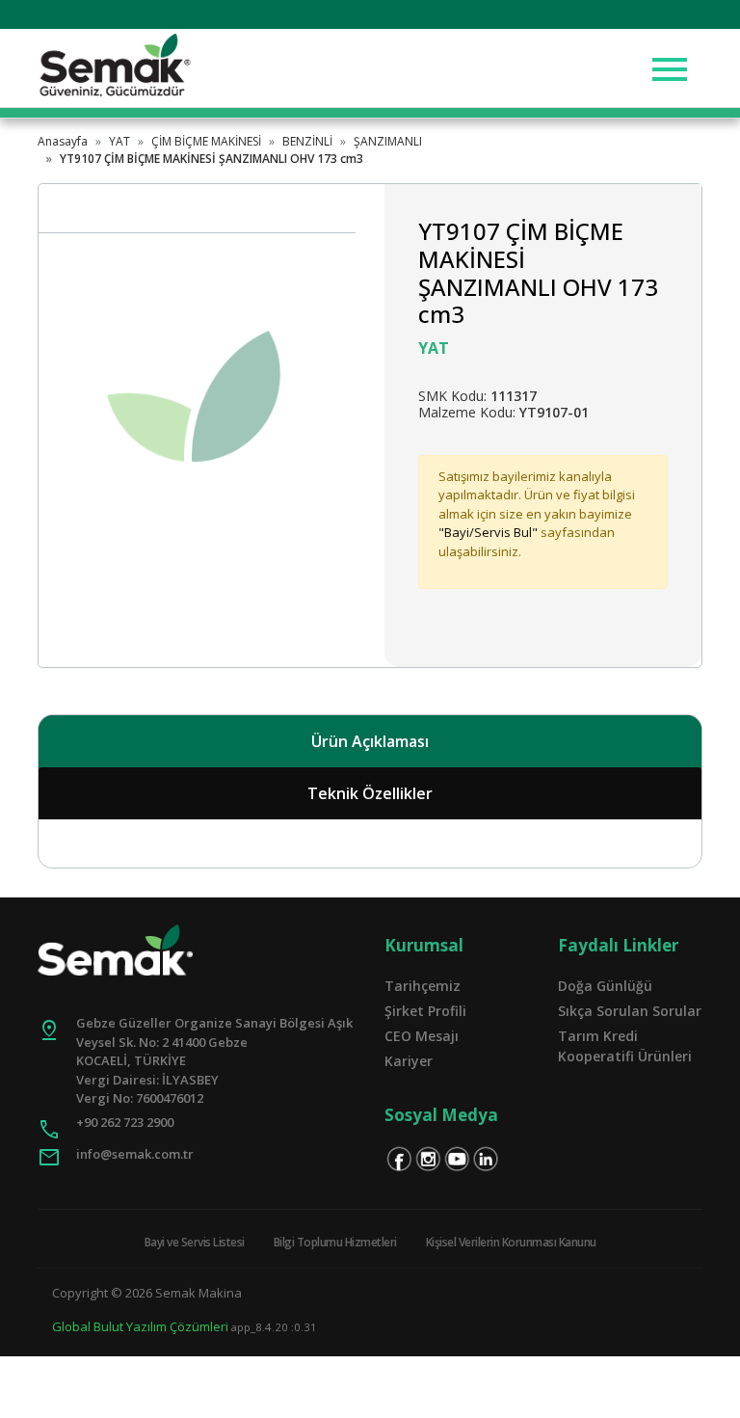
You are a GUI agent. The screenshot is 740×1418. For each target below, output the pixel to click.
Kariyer (408, 1061)
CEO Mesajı (421, 1036)
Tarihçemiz (422, 986)
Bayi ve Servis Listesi (195, 1242)
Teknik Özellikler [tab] (370, 793)
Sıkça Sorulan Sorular (629, 1011)
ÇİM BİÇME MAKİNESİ (206, 141)
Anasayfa (63, 141)
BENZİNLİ (307, 141)
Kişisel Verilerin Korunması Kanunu (511, 1242)
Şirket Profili (425, 1011)
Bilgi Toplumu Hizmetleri (335, 1242)
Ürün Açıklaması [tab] (370, 741)
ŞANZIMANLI (388, 141)
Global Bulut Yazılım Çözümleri (140, 1326)
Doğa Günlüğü (605, 986)
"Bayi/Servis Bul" (488, 532)
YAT (119, 141)
